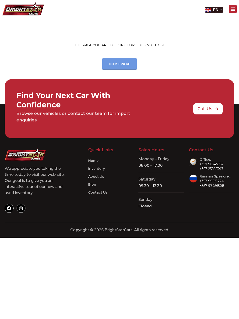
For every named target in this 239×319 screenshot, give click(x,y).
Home (93, 161)
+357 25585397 (211, 169)
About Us (96, 176)
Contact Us (98, 192)
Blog (92, 184)
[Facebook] (9, 208)
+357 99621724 (212, 181)
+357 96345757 (212, 164)
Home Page (119, 64)
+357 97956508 (212, 186)
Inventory (96, 169)
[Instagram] (21, 208)
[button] (233, 9)
